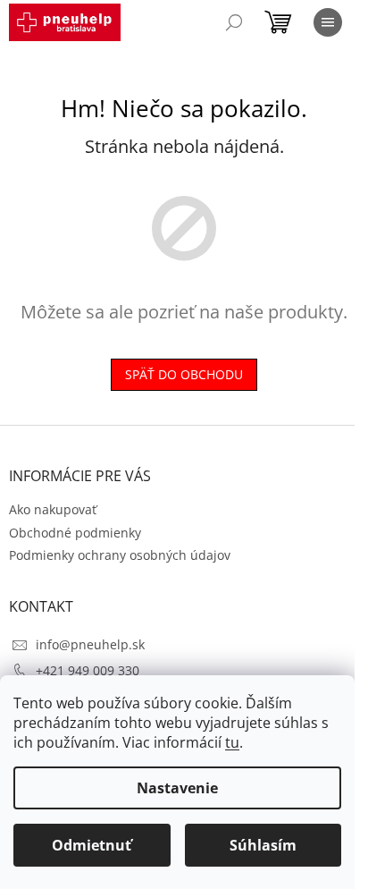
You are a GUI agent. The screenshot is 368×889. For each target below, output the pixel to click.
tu (232, 742)
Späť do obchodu (184, 374)
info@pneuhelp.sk (90, 644)
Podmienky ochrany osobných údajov (119, 554)
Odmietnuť (91, 845)
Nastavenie (177, 788)
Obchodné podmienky (75, 532)
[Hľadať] (234, 22)
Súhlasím (263, 845)
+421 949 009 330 (87, 670)
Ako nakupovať (52, 509)
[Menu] (328, 22)
